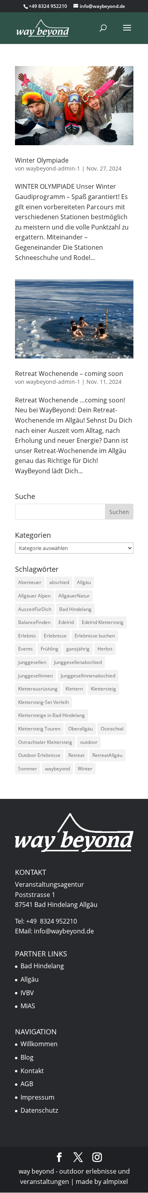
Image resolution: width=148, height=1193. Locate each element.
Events (25, 648)
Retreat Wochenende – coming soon (69, 373)
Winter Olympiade (42, 160)
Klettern (74, 688)
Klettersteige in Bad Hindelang (51, 715)
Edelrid (66, 622)
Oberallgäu (80, 728)
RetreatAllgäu (107, 755)
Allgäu (84, 582)
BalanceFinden (34, 622)
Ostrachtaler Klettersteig (45, 742)
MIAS (28, 1005)
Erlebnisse (55, 635)
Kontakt (32, 1070)
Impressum (37, 1097)
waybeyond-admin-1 (53, 168)
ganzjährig (78, 648)
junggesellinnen (35, 675)
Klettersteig (103, 688)
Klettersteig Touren (39, 728)
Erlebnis (27, 635)
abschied (59, 582)
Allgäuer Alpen (34, 595)
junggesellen (32, 662)
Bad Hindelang (75, 609)
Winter (85, 768)
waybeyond (57, 768)
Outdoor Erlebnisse (39, 755)
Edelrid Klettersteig (103, 622)
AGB (27, 1083)
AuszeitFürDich (34, 609)
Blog (27, 1057)
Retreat (76, 755)
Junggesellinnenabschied (88, 675)
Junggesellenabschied (78, 662)
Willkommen (39, 1043)
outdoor (88, 742)
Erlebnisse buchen (95, 635)
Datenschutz (39, 1110)
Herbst (104, 648)
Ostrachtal (112, 728)
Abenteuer (29, 582)
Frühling (49, 648)
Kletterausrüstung (38, 688)
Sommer (27, 768)
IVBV (27, 992)
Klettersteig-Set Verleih (43, 702)
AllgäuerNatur (74, 595)
